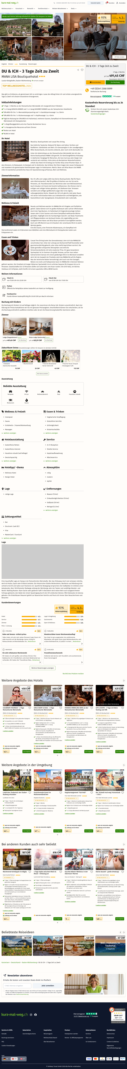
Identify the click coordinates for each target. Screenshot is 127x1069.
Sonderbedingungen (98, 114)
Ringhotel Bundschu (40, 797)
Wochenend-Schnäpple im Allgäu (15, 872)
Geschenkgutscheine (29, 1034)
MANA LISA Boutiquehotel (10, 713)
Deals (73, 8)
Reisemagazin (48, 1034)
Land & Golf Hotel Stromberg (42, 877)
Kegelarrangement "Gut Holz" (75, 792)
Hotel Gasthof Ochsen (9, 875)
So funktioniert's (91, 1041)
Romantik (30, 8)
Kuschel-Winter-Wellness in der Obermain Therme (76, 873)
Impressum (110, 1038)
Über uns (88, 1038)
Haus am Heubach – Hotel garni (74, 877)
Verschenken (96, 82)
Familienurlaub (43, 8)
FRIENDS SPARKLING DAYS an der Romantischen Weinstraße (76, 709)
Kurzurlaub (19, 8)
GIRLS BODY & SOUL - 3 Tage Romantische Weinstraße (44, 709)
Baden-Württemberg (29, 962)
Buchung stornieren (8, 1038)
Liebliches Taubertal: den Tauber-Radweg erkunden (15, 793)
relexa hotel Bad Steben (103, 875)
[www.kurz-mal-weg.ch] (10, 3)
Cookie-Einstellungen (8, 1045)
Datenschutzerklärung (22, 994)
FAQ (3, 1041)
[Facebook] (35, 1015)
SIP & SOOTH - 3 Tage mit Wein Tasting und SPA (107, 709)
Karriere (88, 1034)
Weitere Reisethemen (59, 8)
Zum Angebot (26, 751)
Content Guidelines (113, 1041)
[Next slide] (123, 932)
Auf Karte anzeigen (38, 80)
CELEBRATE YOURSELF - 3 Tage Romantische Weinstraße (13, 709)
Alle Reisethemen (49, 1041)
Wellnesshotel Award (50, 1038)
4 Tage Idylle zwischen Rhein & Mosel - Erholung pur (45, 873)
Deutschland (16, 962)
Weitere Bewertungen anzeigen (42, 668)
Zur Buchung (22, 340)
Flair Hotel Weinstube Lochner (73, 795)
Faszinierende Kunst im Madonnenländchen (42, 793)
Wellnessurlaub (6, 8)
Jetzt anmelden (48, 986)
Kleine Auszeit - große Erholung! (107, 872)
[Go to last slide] (120, 932)
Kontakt (4, 1034)
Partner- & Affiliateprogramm (74, 1038)
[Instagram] (30, 1015)
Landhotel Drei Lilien (9, 797)
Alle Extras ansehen (42, 373)
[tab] (59, 957)
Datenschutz (111, 1034)
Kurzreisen (6, 962)
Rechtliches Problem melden (73, 674)
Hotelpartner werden (71, 1034)
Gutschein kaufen (95, 3)
